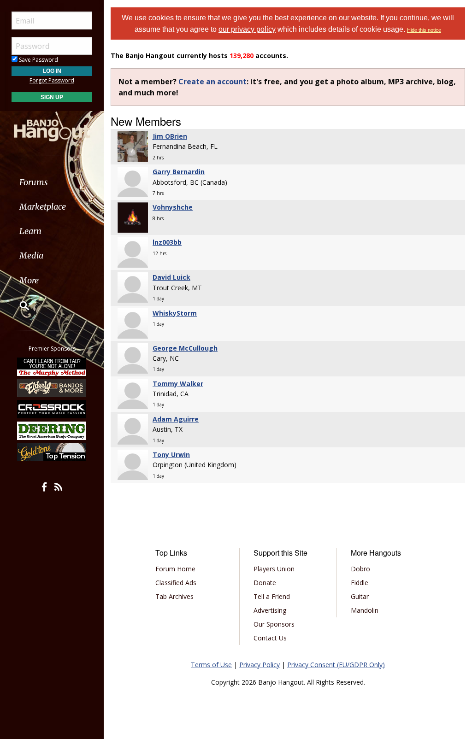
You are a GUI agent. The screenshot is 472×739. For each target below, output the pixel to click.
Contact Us (270, 637)
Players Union (274, 568)
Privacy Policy (259, 664)
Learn (30, 231)
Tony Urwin (171, 454)
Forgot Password (52, 80)
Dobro (360, 568)
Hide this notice (424, 30)
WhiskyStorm (175, 313)
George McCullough (185, 348)
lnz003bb (167, 242)
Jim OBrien (170, 136)
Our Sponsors (274, 624)
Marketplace (42, 206)
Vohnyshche (173, 207)
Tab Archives (174, 596)
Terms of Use (211, 664)
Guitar (360, 596)
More (29, 280)
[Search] (18, 305)
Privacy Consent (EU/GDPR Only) (336, 664)
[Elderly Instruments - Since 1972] (52, 388)
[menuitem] (52, 182)
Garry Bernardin (179, 171)
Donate (265, 582)
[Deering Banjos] (52, 430)
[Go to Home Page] (52, 126)
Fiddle (359, 582)
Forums (33, 182)
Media (31, 255)
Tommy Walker (178, 383)
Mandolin (364, 610)
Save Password (38, 60)
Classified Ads (175, 582)
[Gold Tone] (52, 452)
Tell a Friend (272, 596)
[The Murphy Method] (52, 366)
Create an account (212, 81)
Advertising (270, 610)
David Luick (171, 277)
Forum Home (175, 568)
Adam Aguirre (176, 419)
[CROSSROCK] (52, 409)
